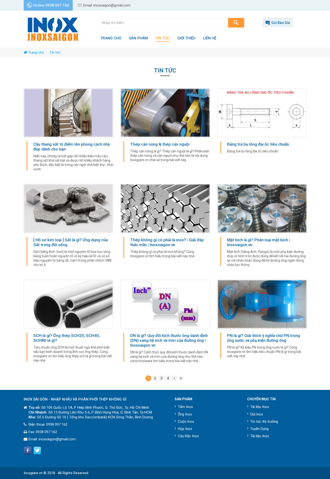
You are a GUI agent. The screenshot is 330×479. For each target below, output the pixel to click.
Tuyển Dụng (259, 429)
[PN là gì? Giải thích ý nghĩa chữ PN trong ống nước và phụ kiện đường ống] (262, 321)
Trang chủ (110, 38)
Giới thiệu (186, 38)
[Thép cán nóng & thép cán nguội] (165, 127)
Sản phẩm (138, 38)
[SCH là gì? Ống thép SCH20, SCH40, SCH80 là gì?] (68, 323)
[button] (236, 23)
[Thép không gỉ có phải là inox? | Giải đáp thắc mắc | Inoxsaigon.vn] (165, 223)
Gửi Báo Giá (280, 23)
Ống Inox (185, 414)
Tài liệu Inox (259, 407)
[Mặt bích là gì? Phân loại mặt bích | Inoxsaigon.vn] (262, 227)
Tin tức (163, 38)
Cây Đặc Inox (188, 436)
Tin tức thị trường (264, 421)
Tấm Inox (185, 407)
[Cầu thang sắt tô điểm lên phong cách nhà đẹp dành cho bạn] (68, 131)
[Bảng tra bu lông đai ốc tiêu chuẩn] (262, 122)
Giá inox (256, 414)
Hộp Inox (185, 429)
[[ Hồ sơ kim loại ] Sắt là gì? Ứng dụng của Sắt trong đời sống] (68, 227)
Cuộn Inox (186, 421)
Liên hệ (209, 38)
